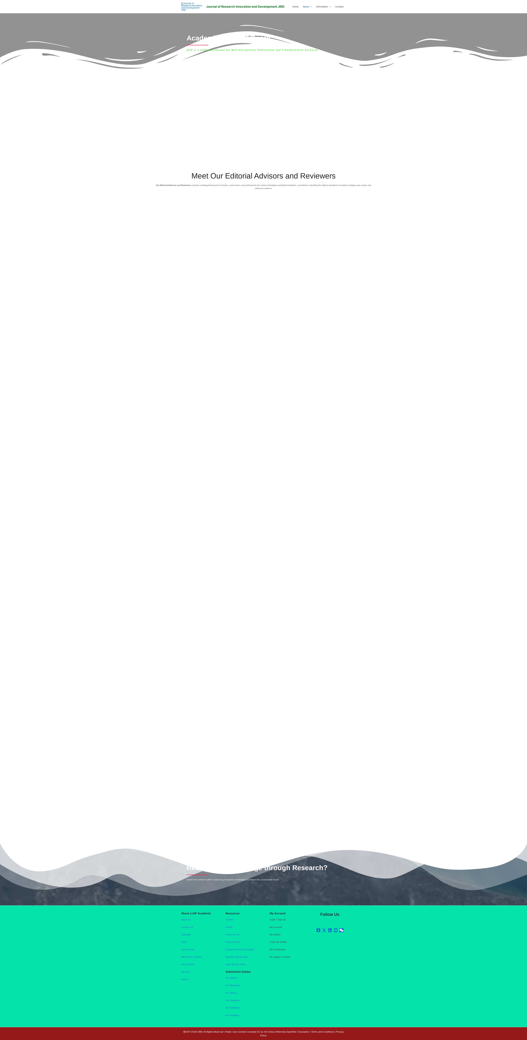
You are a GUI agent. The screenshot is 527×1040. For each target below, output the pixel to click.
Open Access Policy (235, 964)
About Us (186, 919)
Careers (229, 919)
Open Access (188, 949)
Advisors (185, 971)
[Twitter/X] (324, 930)
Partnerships (187, 964)
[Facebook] (318, 930)
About (306, 6)
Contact (339, 6)
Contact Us (187, 927)
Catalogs (185, 934)
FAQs (183, 942)
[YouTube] (336, 930)
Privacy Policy (232, 942)
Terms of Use (232, 934)
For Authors (231, 978)
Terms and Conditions (322, 1031)
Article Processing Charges (239, 949)
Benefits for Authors (191, 957)
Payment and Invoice (236, 957)
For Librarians (232, 1000)
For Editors (231, 993)
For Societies (232, 1015)
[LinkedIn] (330, 930)
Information (322, 6)
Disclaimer (303, 1031)
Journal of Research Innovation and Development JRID (245, 6)
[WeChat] (341, 930)
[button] (310, 6)
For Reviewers (232, 985)
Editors (185, 979)
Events (228, 927)
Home (295, 6)
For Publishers (232, 1007)
